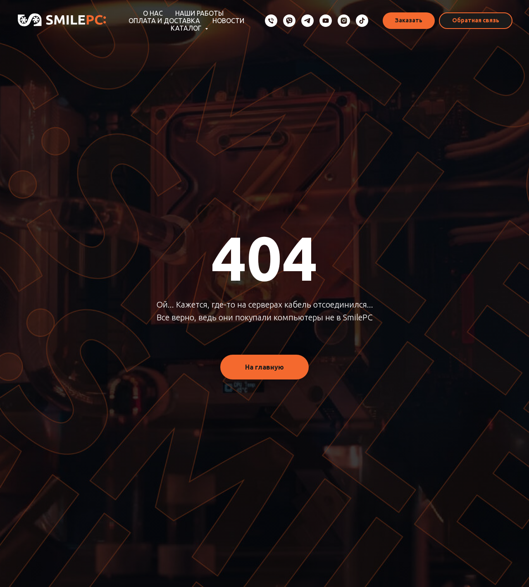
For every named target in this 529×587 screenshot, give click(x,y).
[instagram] (344, 20)
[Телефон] (271, 20)
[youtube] (325, 20)
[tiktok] (362, 20)
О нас (153, 13)
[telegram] (307, 20)
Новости (228, 20)
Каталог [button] (187, 28)
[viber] (289, 20)
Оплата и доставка (164, 20)
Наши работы (199, 13)
